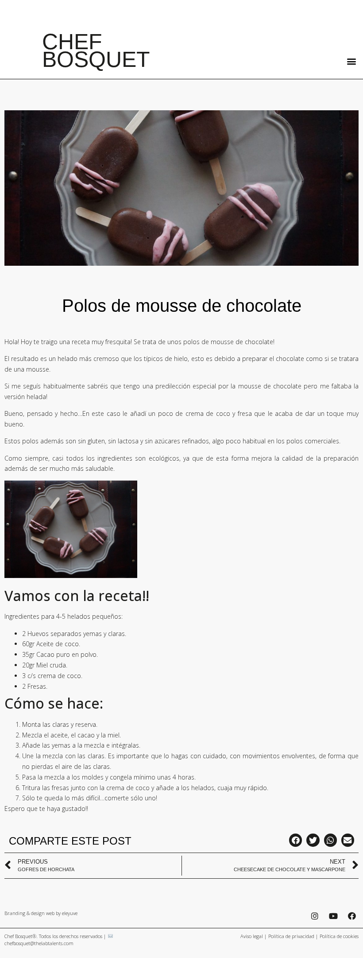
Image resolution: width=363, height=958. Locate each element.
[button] (351, 61)
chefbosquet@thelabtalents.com (38, 943)
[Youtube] (333, 916)
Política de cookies (339, 936)
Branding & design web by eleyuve (40, 913)
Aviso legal (251, 936)
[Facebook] (352, 916)
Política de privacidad (291, 936)
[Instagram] (315, 916)
